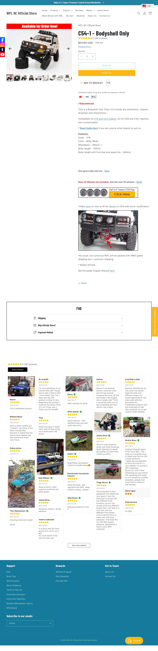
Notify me (106, 73)
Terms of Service (14, 590)
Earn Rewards (62, 576)
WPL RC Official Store (75, 640)
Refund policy (13, 581)
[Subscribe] (50, 623)
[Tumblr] (2, 49)
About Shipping (14, 585)
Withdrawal (12, 608)
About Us (109, 572)
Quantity (81, 51)
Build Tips (11, 576)
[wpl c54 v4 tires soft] (108, 197)
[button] (55, 10)
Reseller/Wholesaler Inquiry (20, 603)
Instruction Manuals (16, 599)
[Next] (68, 48)
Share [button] (84, 283)
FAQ (8, 572)
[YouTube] (2, 54)
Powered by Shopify (90, 640)
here (107, 171)
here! (139, 182)
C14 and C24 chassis (105, 119)
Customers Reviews (16, 594)
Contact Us (110, 576)
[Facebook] (2, 39)
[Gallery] (39, 53)
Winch (112, 206)
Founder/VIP (61, 581)
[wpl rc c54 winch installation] (108, 250)
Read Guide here (89, 128)
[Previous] (10, 48)
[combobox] (147, 6)
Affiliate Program (64, 572)
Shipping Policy (84, 47)
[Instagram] (2, 44)
